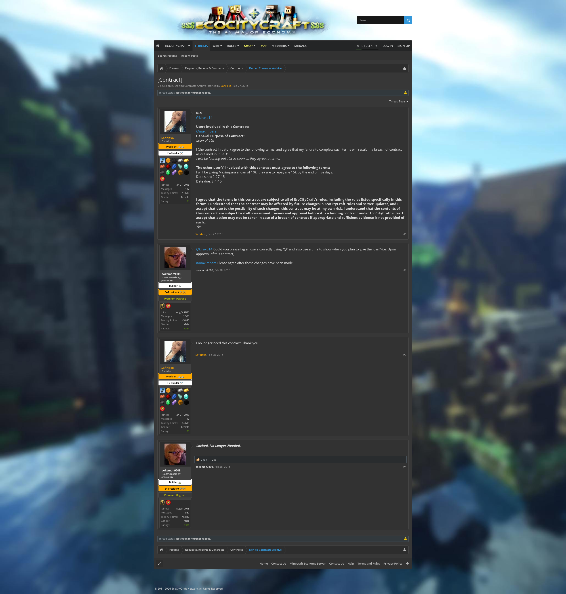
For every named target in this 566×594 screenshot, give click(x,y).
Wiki (215, 46)
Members (279, 46)
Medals (300, 46)
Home (264, 563)
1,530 (186, 316)
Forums (201, 46)
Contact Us (278, 563)
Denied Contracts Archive (190, 86)
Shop (248, 46)
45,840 (185, 320)
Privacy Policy (392, 563)
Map (263, 46)
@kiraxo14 (204, 117)
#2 (405, 270)
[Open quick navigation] (404, 68)
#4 (405, 466)
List (214, 459)
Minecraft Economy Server (308, 563)
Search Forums (167, 56)
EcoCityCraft (176, 46)
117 (187, 188)
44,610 (185, 192)
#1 (405, 234)
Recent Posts (189, 56)
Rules (231, 46)
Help (351, 563)
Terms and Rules (369, 563)
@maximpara (206, 131)
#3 (405, 354)
